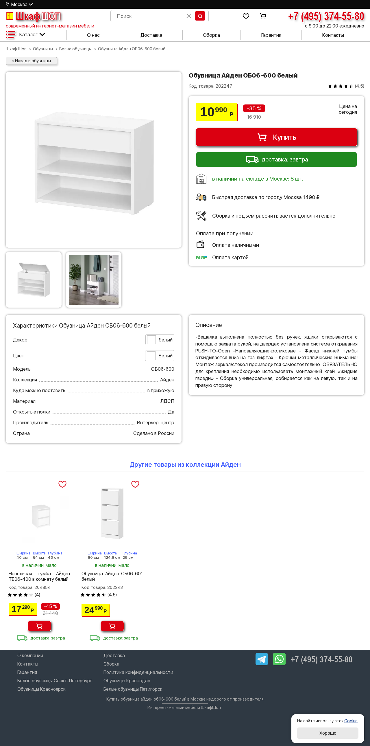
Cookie (351, 721)
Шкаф (38, 16)
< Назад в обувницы (31, 60)
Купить (284, 137)
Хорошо (327, 733)
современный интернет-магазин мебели (50, 26)
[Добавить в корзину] (39, 626)
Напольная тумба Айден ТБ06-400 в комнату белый (39, 576)
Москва (19, 4)
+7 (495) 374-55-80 (326, 16)
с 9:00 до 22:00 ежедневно (334, 26)
